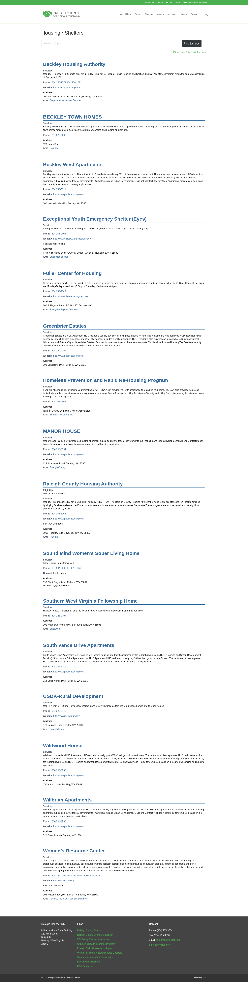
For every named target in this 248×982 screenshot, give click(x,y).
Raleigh (54, 148)
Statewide (55, 629)
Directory (179, 52)
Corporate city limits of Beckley (65, 100)
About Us (124, 14)
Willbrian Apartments (67, 799)
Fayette (53, 898)
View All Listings (196, 52)
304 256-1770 (59, 666)
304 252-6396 (59, 401)
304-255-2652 (59, 821)
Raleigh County (58, 467)
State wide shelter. (59, 257)
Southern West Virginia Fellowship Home (90, 601)
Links (182, 14)
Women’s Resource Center (74, 850)
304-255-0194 (59, 449)
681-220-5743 (59, 711)
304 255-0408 (59, 233)
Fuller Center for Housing (72, 273)
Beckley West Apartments (73, 164)
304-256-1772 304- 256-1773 (67, 82)
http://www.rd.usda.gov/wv (66, 716)
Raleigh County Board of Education (95, 935)
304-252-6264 (59, 350)
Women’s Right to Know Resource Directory (99, 953)
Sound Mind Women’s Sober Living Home (91, 553)
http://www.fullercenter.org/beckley (70, 296)
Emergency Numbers (159, 945)
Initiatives (172, 14)
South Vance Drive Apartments (78, 645)
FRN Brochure (84, 966)
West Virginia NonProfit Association (95, 957)
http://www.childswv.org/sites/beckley (72, 238)
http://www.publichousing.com (68, 194)
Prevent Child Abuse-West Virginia (95, 948)
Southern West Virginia (61, 414)
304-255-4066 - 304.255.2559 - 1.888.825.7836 (76, 875)
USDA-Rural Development (73, 696)
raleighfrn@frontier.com (197, 2)
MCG (205, 978)
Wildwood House (62, 745)
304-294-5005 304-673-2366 (66, 568)
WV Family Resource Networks (93, 939)
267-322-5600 (59, 135)
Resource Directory (144, 14)
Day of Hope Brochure (88, 961)
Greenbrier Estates (65, 326)
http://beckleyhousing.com (66, 87)
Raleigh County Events (89, 930)
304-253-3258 (59, 770)
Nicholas (62, 898)
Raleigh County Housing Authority (83, 483)
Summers (83, 898)
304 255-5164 (59, 513)
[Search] (205, 14)
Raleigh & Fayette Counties (64, 309)
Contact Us (196, 14)
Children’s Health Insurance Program (96, 944)
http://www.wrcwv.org (63, 880)
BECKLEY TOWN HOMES (72, 117)
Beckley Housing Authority (74, 64)
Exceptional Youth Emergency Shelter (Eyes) (95, 219)
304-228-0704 (59, 615)
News (159, 14)
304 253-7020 (59, 189)
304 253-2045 (59, 291)
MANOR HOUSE (61, 431)
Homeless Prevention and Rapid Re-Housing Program (105, 380)
